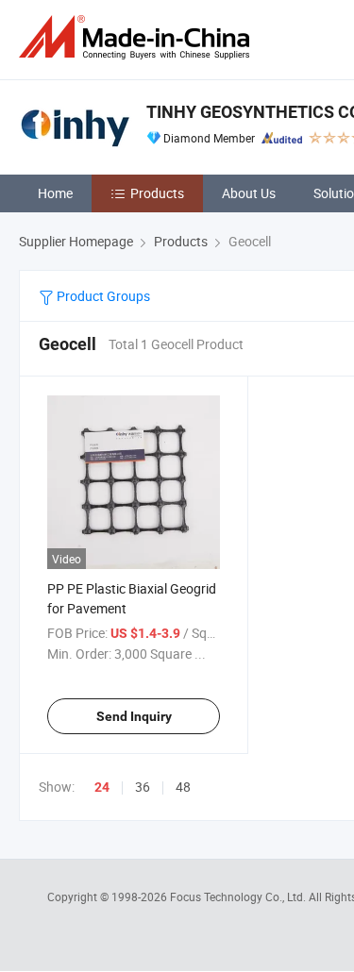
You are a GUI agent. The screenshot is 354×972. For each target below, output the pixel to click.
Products (157, 193)
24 (102, 787)
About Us (249, 193)
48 (183, 787)
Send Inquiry (134, 716)
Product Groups (102, 296)
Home (55, 193)
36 (142, 787)
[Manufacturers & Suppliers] (138, 37)
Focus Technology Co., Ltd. (239, 896)
